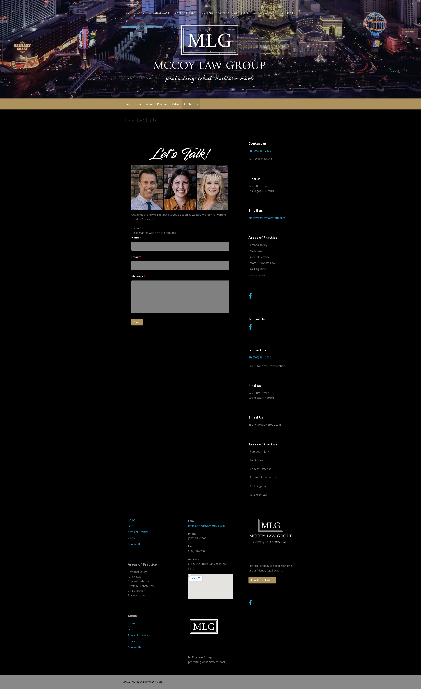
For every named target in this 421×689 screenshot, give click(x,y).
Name (136, 237)
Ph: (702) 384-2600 (259, 150)
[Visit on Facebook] (250, 297)
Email (136, 257)
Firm (138, 104)
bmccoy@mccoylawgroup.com (266, 218)
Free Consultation (262, 580)
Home (126, 104)
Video (175, 104)
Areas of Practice (156, 104)
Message (138, 276)
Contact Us (191, 104)
